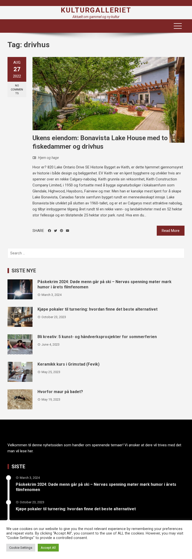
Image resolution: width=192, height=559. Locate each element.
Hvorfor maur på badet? (60, 391)
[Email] (67, 231)
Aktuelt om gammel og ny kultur (96, 17)
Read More (171, 230)
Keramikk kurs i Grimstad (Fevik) (69, 364)
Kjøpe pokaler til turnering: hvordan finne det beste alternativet (98, 309)
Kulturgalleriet (96, 10)
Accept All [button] (48, 548)
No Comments (17, 89)
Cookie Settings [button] (20, 548)
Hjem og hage (48, 158)
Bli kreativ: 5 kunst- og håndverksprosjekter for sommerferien (97, 336)
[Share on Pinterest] (61, 231)
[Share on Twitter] (55, 231)
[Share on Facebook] (49, 231)
